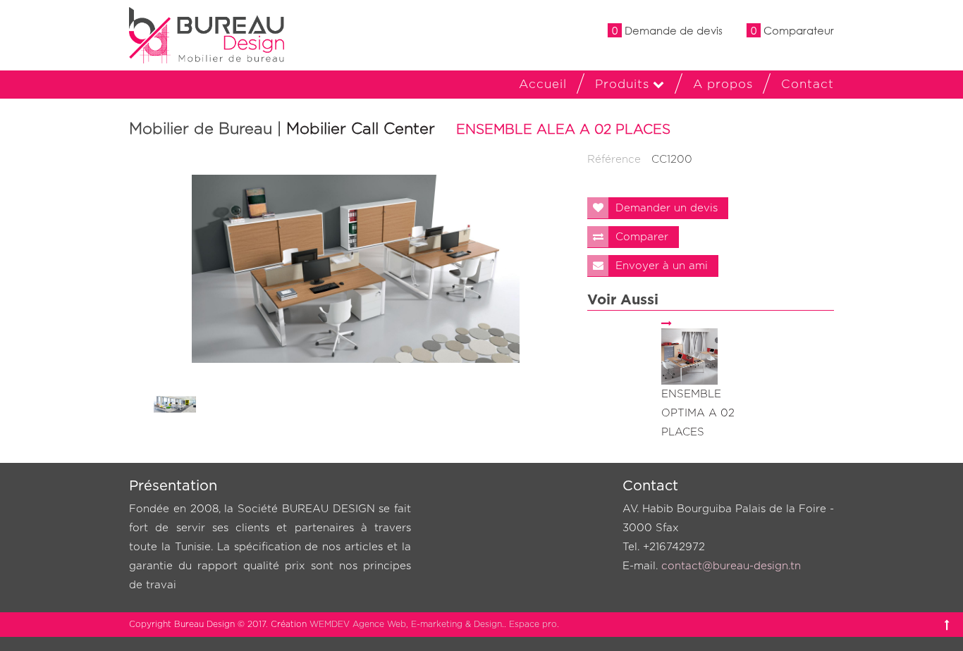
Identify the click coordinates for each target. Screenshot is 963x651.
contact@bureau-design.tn (731, 566)
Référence (614, 159)
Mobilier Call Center (360, 129)
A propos (723, 84)
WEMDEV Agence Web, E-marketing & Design (405, 624)
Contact (807, 84)
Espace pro (533, 624)
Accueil (543, 84)
